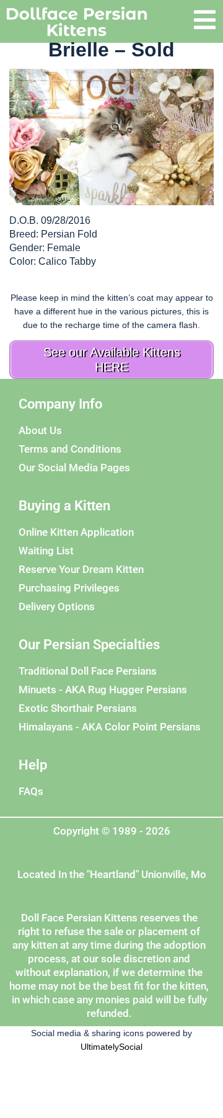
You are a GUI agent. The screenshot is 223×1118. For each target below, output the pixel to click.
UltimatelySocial (111, 1047)
